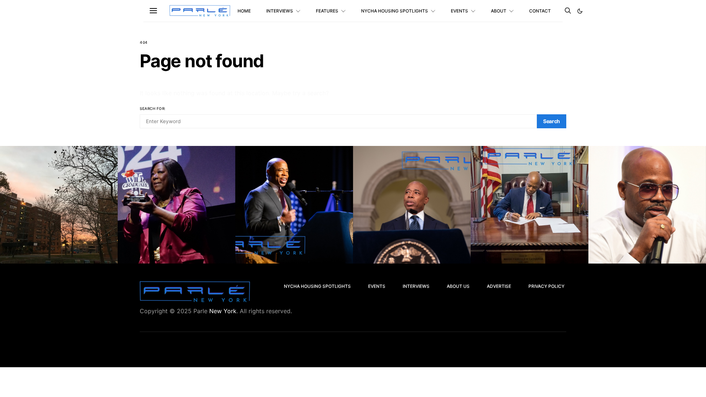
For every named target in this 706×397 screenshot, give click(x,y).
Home (244, 11)
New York (222, 311)
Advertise (499, 286)
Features (327, 11)
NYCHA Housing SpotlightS (317, 286)
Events (459, 11)
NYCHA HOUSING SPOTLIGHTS (394, 11)
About (498, 11)
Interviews (279, 11)
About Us (458, 286)
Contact (540, 11)
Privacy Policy (546, 286)
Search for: (153, 108)
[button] (580, 11)
